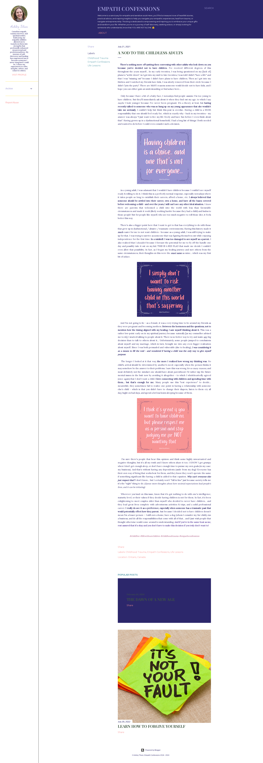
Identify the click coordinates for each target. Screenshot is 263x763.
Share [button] (91, 46)
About (102, 33)
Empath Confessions (129, 8)
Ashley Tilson (19, 26)
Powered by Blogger (153, 750)
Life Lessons (94, 65)
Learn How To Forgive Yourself (151, 726)
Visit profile (19, 75)
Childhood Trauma (98, 58)
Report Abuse (12, 102)
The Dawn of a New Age (151, 599)
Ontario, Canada (137, 557)
